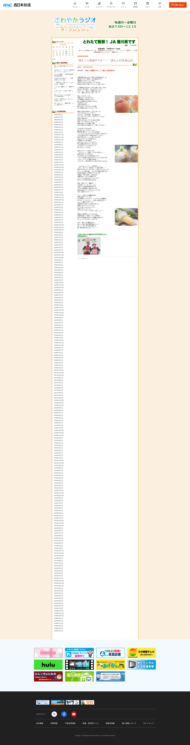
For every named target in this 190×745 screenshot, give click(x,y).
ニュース (99, 7)
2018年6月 (57, 355)
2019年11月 (58, 312)
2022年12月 (58, 225)
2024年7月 (57, 177)
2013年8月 (57, 500)
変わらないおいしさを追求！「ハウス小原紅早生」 (64, 95)
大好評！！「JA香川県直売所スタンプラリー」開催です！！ (115, 51)
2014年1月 (57, 488)
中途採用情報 (70, 723)
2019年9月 (57, 317)
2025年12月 (58, 134)
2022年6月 (57, 240)
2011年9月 (57, 558)
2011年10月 (58, 555)
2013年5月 (57, 508)
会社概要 (39, 723)
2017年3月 (57, 393)
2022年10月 (58, 230)
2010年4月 (57, 601)
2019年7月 (57, 322)
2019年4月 (57, 330)
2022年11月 (58, 227)
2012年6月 (57, 535)
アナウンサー (111, 7)
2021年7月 (57, 265)
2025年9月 (57, 142)
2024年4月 (57, 185)
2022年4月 (57, 245)
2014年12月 (58, 460)
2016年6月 (57, 415)
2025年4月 (57, 155)
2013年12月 (58, 490)
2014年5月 (57, 478)
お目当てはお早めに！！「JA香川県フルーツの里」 (63, 79)
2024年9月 (57, 172)
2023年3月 (57, 217)
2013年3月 (57, 513)
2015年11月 (58, 433)
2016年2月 (57, 425)
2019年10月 (58, 315)
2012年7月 (57, 533)
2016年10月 (58, 405)
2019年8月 (57, 320)
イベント (123, 7)
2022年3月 (57, 247)
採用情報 (54, 723)
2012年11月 (58, 523)
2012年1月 (57, 548)
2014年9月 (57, 468)
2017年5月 (57, 388)
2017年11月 (58, 373)
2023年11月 (58, 197)
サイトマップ (148, 723)
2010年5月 (57, 598)
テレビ (74, 7)
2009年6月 (57, 626)
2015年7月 (57, 443)
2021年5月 (57, 270)
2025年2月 (57, 160)
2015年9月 (57, 438)
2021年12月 (58, 252)
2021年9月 (57, 260)
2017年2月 (57, 395)
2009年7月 (57, 623)
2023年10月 (58, 200)
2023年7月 (57, 207)
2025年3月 (57, 157)
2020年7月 (57, 295)
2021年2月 (57, 277)
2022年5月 (57, 242)
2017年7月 (57, 383)
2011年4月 (57, 571)
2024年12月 (58, 165)
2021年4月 (57, 272)
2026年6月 (57, 120)
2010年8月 (57, 591)
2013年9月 (57, 498)
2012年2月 (57, 545)
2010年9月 (57, 588)
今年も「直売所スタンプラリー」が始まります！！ (64, 99)
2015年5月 (57, 448)
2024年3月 (57, 187)
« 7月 (53, 59)
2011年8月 (57, 560)
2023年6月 (57, 210)
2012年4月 (57, 540)
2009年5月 (57, 628)
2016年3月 (57, 423)
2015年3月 (57, 453)
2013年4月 (57, 510)
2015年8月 (57, 440)
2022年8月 (57, 235)
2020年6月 (57, 297)
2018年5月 (57, 357)
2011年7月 (57, 563)
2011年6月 (57, 565)
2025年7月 (57, 147)
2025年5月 (57, 152)
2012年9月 (57, 528)
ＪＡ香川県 (132, 45)
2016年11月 (58, 403)
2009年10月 (58, 616)
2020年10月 (58, 287)
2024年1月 (57, 192)
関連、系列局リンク (91, 723)
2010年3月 (57, 603)
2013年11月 (58, 493)
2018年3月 (57, 363)
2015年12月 (58, 430)
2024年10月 (58, 170)
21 (66, 53)
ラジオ (87, 7)
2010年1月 (57, 608)
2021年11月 (58, 255)
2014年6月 (57, 475)
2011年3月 (57, 573)
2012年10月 (58, 525)
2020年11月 (58, 285)
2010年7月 (57, 593)
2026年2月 (57, 130)
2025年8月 (57, 145)
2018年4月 (57, 360)
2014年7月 (57, 473)
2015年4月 (57, 450)
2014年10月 (58, 465)
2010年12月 (58, 581)
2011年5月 (57, 568)
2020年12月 (58, 282)
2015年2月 (57, 455)
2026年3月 (57, 127)
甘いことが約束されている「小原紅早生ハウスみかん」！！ (98, 50)
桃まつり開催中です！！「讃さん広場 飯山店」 (107, 60)
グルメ (147, 7)
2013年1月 (57, 518)
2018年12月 (58, 340)
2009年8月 (57, 621)
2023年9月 (57, 202)
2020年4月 (57, 300)
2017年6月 (57, 385)
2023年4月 (57, 215)
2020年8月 (57, 292)
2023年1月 (57, 222)
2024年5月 (57, 182)
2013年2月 (57, 515)
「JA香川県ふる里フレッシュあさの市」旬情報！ (63, 83)
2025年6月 (57, 150)
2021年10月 (58, 257)
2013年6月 (57, 505)
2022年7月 (57, 237)
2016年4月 (57, 420)
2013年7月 (57, 503)
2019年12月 (58, 310)
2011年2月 (57, 575)
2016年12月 (58, 400)
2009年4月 (57, 631)
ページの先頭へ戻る (83, 258)
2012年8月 (57, 530)
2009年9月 (57, 618)
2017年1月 (57, 398)
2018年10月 (58, 345)
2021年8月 (57, 262)
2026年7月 (57, 117)
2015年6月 (57, 445)
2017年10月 (58, 375)
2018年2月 (57, 365)
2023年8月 (57, 205)
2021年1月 (57, 280)
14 (66, 52)
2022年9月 (57, 232)
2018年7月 (57, 353)
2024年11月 (58, 167)
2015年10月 (58, 435)
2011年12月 (58, 550)
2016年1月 (57, 428)
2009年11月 (58, 613)
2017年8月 (57, 380)
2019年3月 (57, 332)
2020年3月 (57, 302)
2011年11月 (58, 553)
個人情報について (129, 723)
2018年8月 (57, 350)
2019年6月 (57, 325)
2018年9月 (57, 347)
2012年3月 (57, 543)
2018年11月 (58, 342)
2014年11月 (58, 463)
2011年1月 (57, 578)
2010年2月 (57, 606)
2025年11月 (58, 137)
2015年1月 (57, 458)
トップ (122, 50)
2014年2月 (57, 485)
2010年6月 (57, 596)
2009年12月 (58, 611)
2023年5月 (57, 212)
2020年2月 (57, 305)
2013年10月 (58, 495)
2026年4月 (57, 124)
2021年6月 (57, 267)
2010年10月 (58, 586)
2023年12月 (58, 195)
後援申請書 (110, 723)
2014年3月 (57, 483)
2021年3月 (57, 275)
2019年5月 (57, 327)
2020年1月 (57, 307)
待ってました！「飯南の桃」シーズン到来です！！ (64, 104)
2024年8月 (57, 175)
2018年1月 (57, 368)
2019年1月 (57, 337)
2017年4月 (57, 390)
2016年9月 (57, 408)
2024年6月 (57, 180)
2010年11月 (58, 583)
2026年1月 (57, 132)
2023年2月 (57, 220)
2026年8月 (57, 114)
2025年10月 (58, 140)
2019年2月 (57, 335)
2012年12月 (58, 520)
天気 (159, 7)
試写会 (135, 7)
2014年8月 (57, 470)
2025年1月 (57, 162)
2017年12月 (58, 370)
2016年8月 (57, 410)
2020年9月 (57, 290)
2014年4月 (57, 480)
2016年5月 (57, 418)
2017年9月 (57, 378)
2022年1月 (57, 250)
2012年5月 (57, 538)
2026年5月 (57, 122)
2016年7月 (57, 413)
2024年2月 (57, 190)
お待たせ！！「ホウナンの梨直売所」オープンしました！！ (64, 71)
